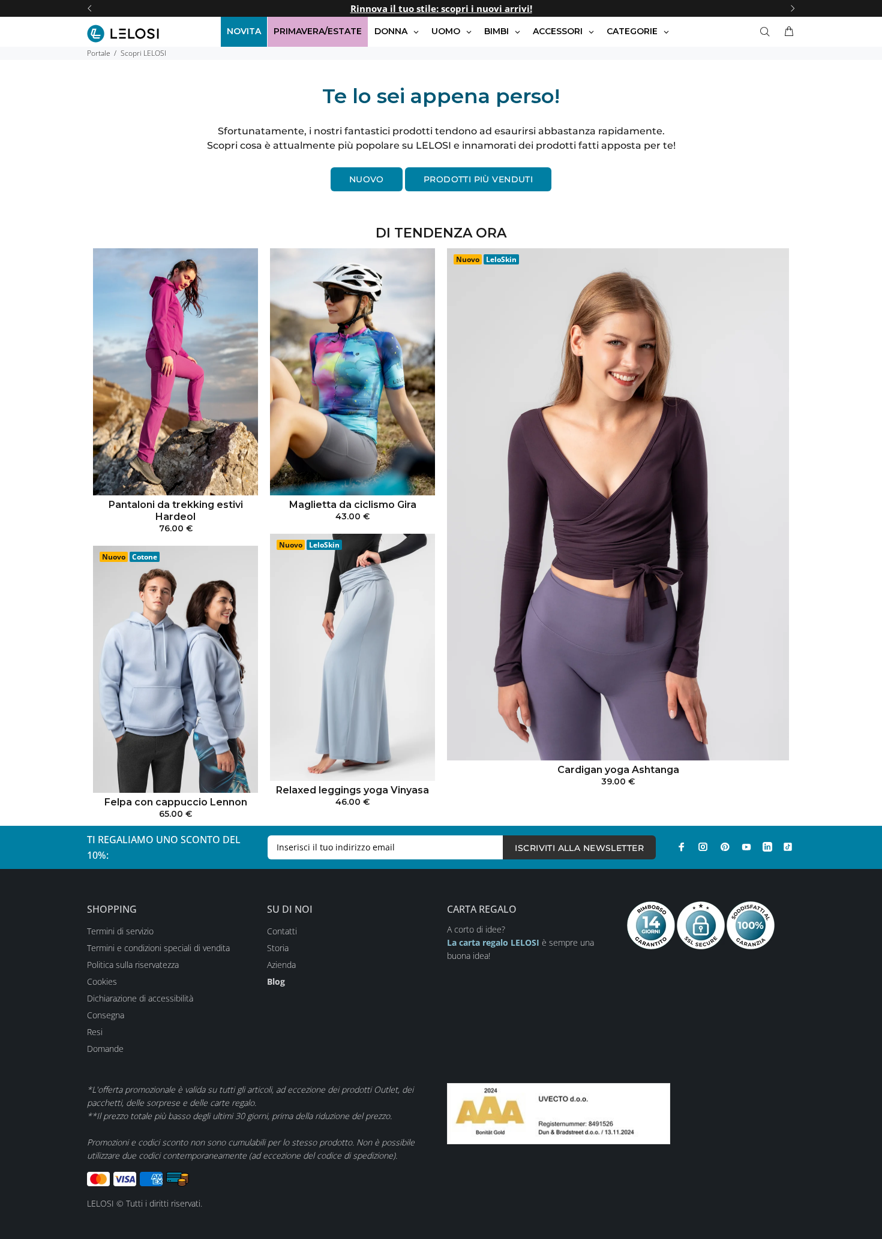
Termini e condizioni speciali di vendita (158, 948)
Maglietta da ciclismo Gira (352, 504)
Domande (105, 1048)
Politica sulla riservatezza (133, 964)
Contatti (282, 931)
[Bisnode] (558, 1112)
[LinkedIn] (767, 846)
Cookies (102, 981)
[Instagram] (703, 847)
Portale (98, 53)
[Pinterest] (725, 847)
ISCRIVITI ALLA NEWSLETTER (579, 848)
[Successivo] (792, 8)
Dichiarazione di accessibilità (140, 998)
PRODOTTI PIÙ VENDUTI (478, 179)
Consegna (105, 1015)
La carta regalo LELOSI (493, 942)
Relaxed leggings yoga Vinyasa (352, 790)
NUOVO (366, 179)
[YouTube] (746, 847)
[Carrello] (786, 31)
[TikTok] (788, 846)
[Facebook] (681, 847)
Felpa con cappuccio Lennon (175, 802)
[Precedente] (89, 8)
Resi (95, 1031)
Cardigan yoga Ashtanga (618, 769)
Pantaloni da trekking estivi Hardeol (176, 510)
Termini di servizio (120, 931)
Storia (278, 948)
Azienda (281, 964)
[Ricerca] (767, 31)
